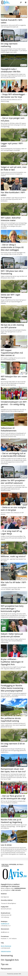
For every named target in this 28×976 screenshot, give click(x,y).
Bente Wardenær (6, 946)
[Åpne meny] (26, 2)
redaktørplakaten (20, 888)
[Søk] (20, 2)
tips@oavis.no (5, 923)
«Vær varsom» (16, 890)
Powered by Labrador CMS (14, 974)
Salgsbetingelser (6, 951)
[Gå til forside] (8, 2)
